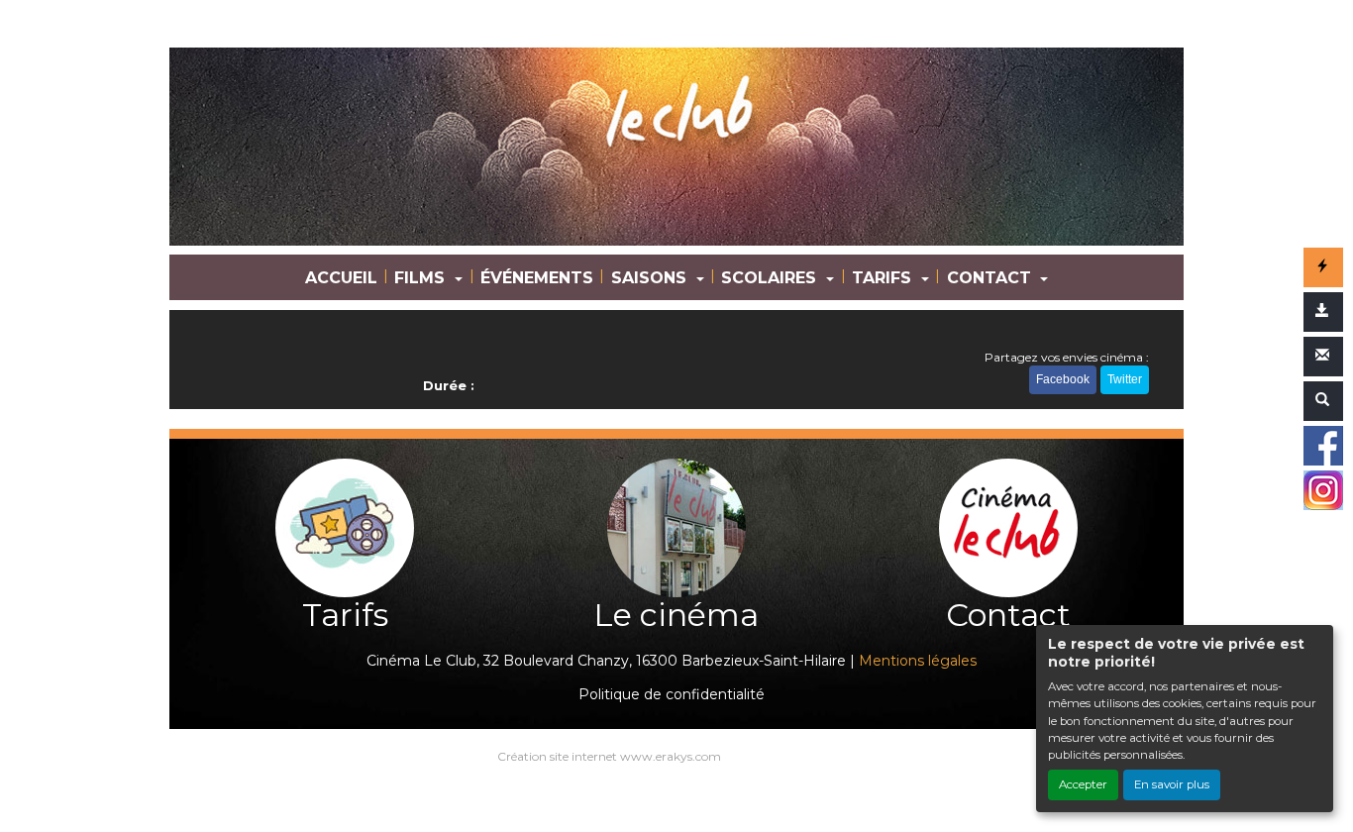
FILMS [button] (422, 277)
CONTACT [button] (991, 277)
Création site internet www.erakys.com (609, 756)
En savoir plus (1171, 784)
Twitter (1124, 379)
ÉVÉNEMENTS (536, 277)
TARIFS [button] (884, 277)
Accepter (1083, 784)
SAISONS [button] (651, 277)
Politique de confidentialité (671, 694)
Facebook (1063, 379)
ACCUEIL (341, 277)
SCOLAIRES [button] (771, 277)
